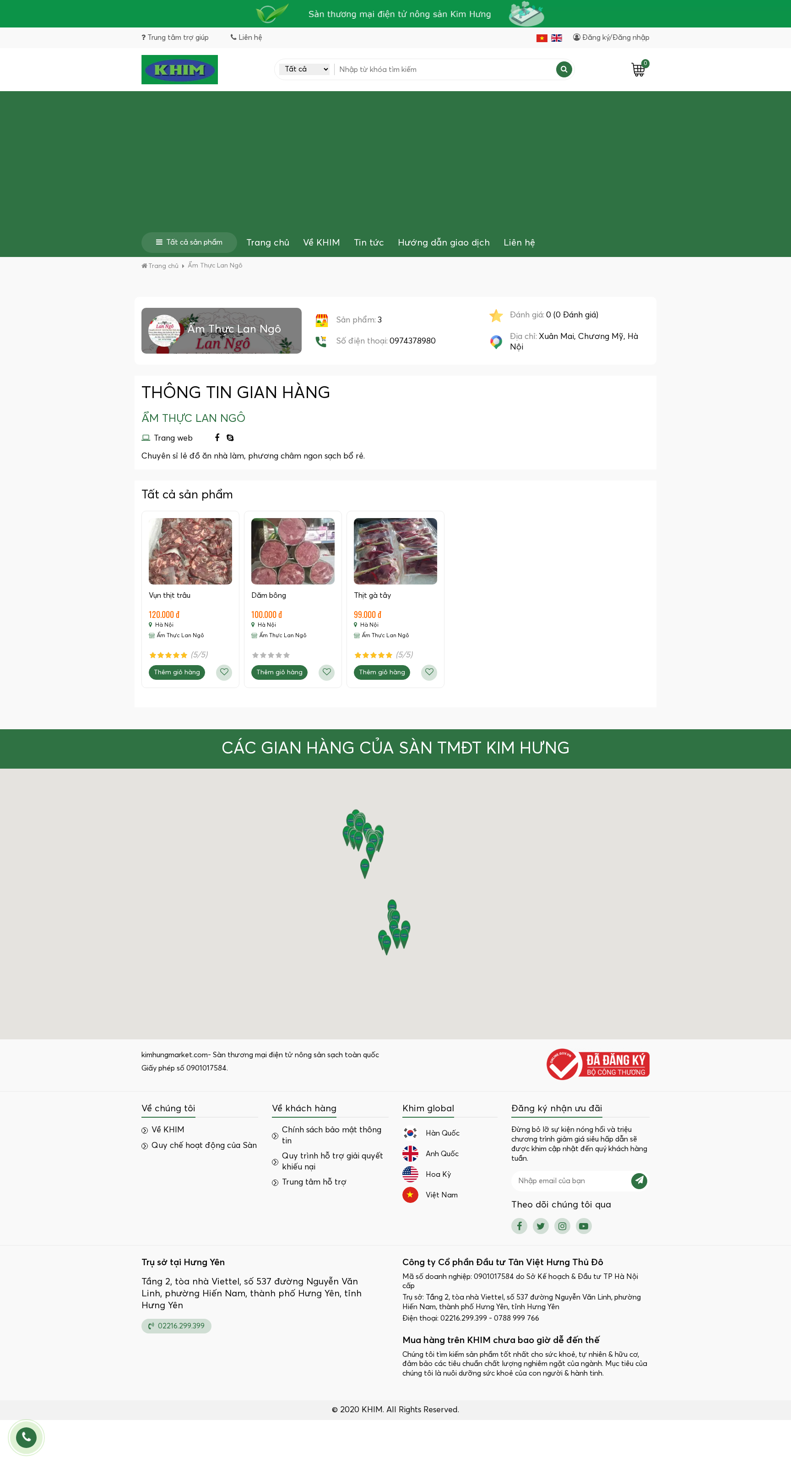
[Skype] (230, 438)
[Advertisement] (395, 163)
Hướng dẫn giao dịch (444, 242)
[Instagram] (562, 1226)
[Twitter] (541, 1226)
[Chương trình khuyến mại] (395, 13)
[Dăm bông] (293, 551)
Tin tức (369, 242)
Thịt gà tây (372, 595)
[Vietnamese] (541, 38)
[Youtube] (584, 1226)
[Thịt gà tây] (395, 551)
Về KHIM (321, 242)
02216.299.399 (180, 1326)
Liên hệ (519, 242)
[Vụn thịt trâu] (190, 551)
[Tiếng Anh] (556, 38)
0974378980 (413, 341)
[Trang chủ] (179, 69)
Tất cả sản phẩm (194, 242)
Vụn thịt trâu (169, 595)
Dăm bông (268, 595)
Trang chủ (267, 242)
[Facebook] (217, 438)
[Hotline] (26, 1437)
